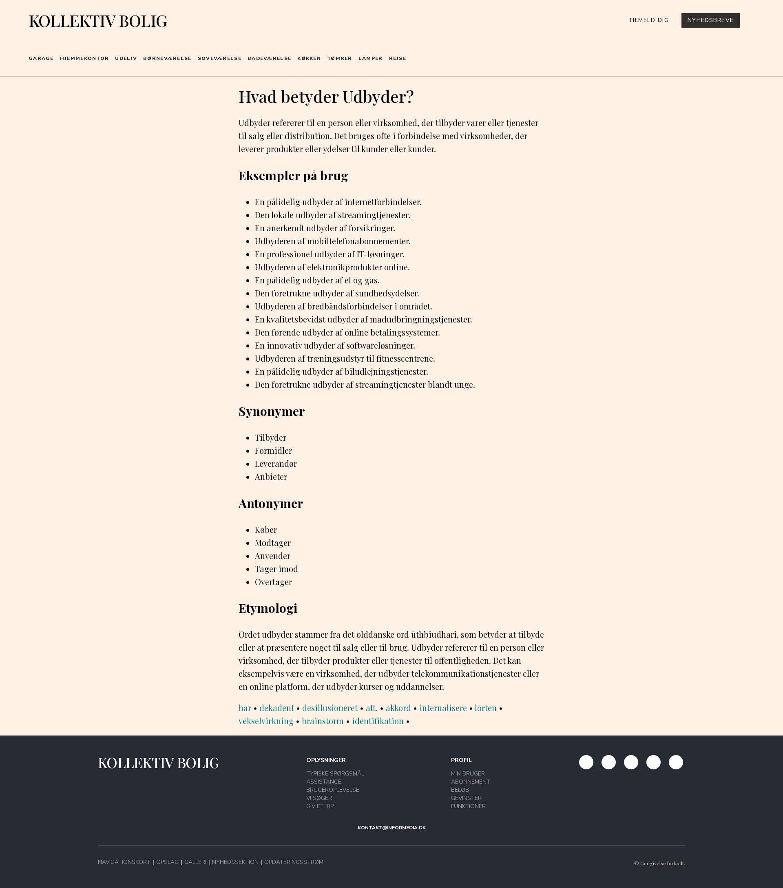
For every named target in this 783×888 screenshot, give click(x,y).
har (245, 707)
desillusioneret (330, 707)
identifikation (378, 720)
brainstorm (323, 720)
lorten (486, 707)
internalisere (443, 707)
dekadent (276, 707)
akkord (398, 707)
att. (372, 707)
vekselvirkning (266, 720)
